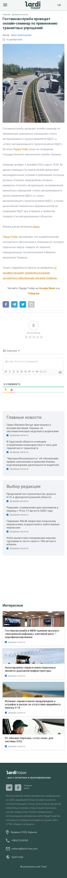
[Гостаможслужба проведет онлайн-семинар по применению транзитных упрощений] (6, 304)
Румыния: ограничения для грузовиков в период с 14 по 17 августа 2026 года (32, 509)
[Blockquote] (29, 371)
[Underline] (13, 371)
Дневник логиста (20, 14)
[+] (45, 371)
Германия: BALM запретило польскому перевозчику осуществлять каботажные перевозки (33, 524)
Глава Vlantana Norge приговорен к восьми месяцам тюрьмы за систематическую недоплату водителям (33, 428)
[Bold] (6, 371)
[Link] (37, 371)
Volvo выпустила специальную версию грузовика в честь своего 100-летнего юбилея (31, 541)
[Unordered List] (25, 371)
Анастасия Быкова (21, 35)
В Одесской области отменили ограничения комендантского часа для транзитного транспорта (32, 445)
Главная (6, 14)
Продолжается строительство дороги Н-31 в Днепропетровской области (31, 495)
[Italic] (10, 371)
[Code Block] (33, 371)
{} (41, 371)
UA (59, 5)
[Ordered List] (21, 371)
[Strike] (17, 371)
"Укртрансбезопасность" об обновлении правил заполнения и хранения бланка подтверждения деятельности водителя (33, 462)
